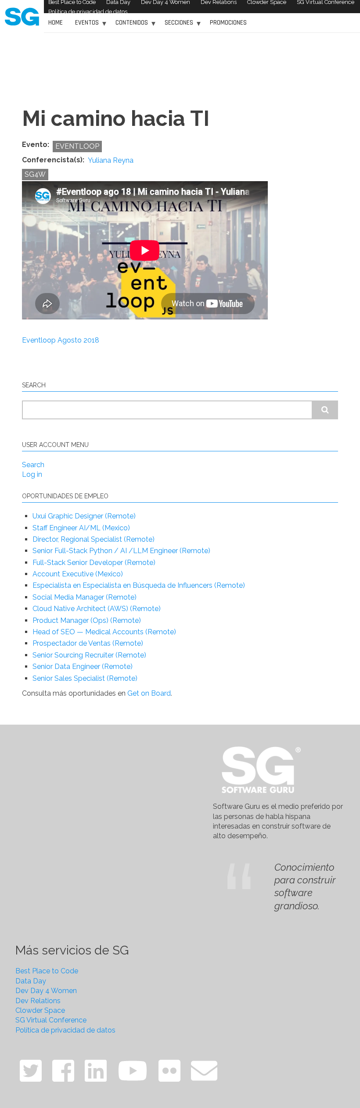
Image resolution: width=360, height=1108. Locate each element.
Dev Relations (38, 1001)
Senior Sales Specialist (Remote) (84, 678)
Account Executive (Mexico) (77, 574)
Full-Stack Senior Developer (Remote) (93, 562)
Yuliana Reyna (110, 160)
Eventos (85, 25)
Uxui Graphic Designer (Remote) (84, 516)
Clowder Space (40, 1010)
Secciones (176, 25)
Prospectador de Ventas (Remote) (87, 643)
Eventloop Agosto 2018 (60, 340)
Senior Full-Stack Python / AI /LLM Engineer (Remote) (121, 551)
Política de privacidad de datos (87, 11)
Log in (32, 474)
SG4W (35, 174)
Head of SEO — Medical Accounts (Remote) (104, 632)
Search (33, 465)
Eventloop (77, 146)
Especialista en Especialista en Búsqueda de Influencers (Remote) (138, 585)
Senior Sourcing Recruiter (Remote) (89, 655)
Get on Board (149, 693)
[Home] (22, 16)
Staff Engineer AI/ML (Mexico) (81, 528)
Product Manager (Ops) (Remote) (86, 620)
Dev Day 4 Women (46, 990)
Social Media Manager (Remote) (84, 597)
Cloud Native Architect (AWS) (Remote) (96, 608)
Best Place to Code (46, 971)
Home (55, 22)
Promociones (228, 22)
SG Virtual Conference (50, 1020)
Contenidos (129, 25)
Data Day (30, 981)
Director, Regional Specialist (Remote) (93, 539)
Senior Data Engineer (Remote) (82, 666)
